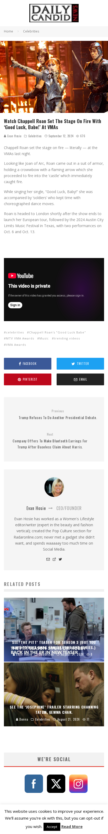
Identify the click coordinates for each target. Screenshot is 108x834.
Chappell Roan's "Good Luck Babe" (57, 332)
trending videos (67, 338)
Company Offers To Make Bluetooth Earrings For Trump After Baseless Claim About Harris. (50, 440)
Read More (72, 826)
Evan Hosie (13, 136)
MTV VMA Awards (20, 338)
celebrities (15, 332)
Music (44, 338)
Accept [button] (52, 826)
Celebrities (35, 136)
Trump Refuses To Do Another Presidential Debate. (58, 414)
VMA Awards (16, 345)
